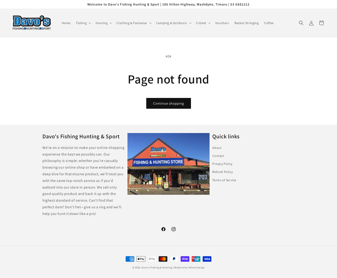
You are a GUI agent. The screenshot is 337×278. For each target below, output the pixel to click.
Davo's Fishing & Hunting (156, 267)
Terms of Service (224, 180)
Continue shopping (168, 103)
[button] (83, 23)
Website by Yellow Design (189, 267)
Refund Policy (222, 172)
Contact (218, 156)
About (216, 148)
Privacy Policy (222, 164)
